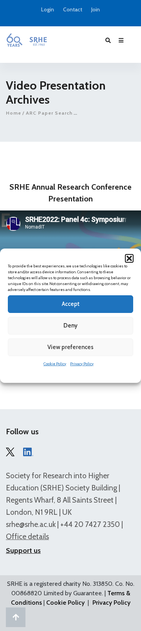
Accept (71, 303)
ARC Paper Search (49, 113)
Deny (70, 325)
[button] (129, 258)
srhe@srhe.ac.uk (31, 524)
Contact (72, 10)
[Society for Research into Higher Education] (26, 40)
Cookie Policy (54, 363)
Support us (23, 550)
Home (13, 113)
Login (47, 10)
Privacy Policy (82, 363)
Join (95, 10)
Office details (27, 536)
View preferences (70, 347)
